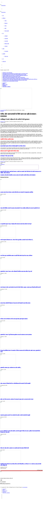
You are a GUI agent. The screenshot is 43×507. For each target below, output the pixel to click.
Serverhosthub (25, 487)
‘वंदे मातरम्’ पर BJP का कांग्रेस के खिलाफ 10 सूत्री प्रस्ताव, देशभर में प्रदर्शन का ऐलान (16, 78)
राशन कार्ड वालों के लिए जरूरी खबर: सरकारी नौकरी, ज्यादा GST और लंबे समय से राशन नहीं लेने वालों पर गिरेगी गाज (20, 79)
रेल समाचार (6, 51)
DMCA (4, 83)
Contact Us (5, 82)
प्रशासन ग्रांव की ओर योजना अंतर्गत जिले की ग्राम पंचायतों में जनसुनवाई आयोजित (16, 192)
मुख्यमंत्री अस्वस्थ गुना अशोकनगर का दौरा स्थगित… (10, 367)
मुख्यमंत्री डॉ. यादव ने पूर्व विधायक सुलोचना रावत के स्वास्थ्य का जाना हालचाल (16, 334)
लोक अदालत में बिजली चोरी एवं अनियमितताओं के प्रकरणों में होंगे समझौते (15, 383)
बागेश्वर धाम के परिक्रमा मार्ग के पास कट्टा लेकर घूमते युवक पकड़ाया (14, 318)
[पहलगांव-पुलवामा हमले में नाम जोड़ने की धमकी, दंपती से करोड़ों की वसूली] (10, 412)
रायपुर (5, 20)
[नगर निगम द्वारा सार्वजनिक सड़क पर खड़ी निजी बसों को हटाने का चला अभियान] (10, 253)
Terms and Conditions (6, 86)
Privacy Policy (5, 84)
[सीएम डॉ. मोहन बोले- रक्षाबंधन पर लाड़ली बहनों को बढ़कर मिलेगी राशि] (10, 445)
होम (3, 15)
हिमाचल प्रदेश (7, 43)
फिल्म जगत (6, 56)
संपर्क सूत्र (4, 61)
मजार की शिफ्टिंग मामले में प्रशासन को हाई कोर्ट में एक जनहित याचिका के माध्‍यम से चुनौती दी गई (19, 208)
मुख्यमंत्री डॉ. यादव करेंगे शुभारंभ (7, 72)
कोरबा (5, 25)
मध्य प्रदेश (6, 41)
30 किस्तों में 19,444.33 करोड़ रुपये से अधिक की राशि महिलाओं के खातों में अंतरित (15, 80)
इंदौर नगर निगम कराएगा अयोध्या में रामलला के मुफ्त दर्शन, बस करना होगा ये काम (16, 399)
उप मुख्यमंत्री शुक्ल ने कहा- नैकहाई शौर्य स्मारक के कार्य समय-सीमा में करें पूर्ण (15, 223)
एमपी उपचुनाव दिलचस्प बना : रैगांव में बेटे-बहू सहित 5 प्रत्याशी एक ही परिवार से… (16, 239)
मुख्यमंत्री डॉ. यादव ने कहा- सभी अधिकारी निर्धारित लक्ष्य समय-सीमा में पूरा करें (16, 271)
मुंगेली (5, 28)
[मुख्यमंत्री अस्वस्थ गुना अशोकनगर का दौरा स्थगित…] (8, 365)
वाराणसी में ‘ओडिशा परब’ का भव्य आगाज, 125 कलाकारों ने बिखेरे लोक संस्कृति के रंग (15, 75)
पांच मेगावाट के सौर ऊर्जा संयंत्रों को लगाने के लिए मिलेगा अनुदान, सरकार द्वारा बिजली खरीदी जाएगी (20, 287)
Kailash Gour (2, 121)
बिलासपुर (6, 23)
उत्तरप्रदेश (6, 38)
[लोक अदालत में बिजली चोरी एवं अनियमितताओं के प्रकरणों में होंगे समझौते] (10, 381)
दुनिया (3, 48)
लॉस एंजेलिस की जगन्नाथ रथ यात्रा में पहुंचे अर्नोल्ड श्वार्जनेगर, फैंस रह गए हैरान (14, 74)
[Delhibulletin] (3, 5)
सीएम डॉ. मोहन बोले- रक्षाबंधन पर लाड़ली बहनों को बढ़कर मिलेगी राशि (14, 448)
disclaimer (4, 85)
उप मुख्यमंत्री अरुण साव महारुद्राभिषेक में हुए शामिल (10, 81)
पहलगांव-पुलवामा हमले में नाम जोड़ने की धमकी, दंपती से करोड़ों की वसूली (15, 415)
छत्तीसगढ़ (4, 18)
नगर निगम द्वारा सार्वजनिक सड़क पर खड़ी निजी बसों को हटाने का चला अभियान (16, 255)
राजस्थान (6, 46)
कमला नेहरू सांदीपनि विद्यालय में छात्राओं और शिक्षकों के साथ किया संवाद (15, 303)
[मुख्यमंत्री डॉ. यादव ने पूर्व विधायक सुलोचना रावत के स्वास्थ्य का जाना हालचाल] (10, 332)
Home (1, 110)
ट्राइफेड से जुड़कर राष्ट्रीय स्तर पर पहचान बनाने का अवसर (11, 76)
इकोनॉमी (4, 53)
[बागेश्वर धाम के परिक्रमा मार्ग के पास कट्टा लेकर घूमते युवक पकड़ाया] (10, 316)
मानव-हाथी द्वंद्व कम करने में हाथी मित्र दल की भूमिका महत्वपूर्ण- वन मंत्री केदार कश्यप (15, 73)
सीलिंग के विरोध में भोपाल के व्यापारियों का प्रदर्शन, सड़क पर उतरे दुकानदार (14, 77)
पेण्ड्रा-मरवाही (7, 30)
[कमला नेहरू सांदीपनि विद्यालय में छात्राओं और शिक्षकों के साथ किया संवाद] (10, 300)
